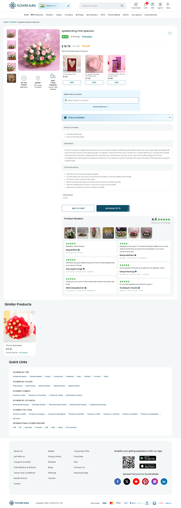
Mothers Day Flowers (78, 404)
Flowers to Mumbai (76, 414)
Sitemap (52, 472)
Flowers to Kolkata (130, 414)
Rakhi (26, 14)
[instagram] (154, 481)
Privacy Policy (54, 456)
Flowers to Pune (93, 414)
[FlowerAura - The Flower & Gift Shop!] (22, 8)
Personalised (114, 14)
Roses (47, 376)
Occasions (137, 14)
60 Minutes (37, 14)
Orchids (87, 376)
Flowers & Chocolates (37, 395)
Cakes (59, 14)
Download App (81, 472)
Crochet (97, 376)
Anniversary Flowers (21, 404)
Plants (126, 14)
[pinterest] (145, 481)
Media (51, 451)
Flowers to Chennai (111, 414)
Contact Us (79, 467)
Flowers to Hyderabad (149, 414)
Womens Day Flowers (58, 404)
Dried (106, 376)
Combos (69, 14)
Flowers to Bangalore (56, 414)
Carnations (58, 376)
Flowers (49, 14)
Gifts (103, 14)
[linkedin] (164, 481)
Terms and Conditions (24, 472)
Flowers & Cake (19, 395)
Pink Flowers (18, 386)
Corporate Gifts (81, 451)
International (151, 14)
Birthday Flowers (39, 404)
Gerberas (70, 376)
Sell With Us (19, 456)
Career (17, 483)
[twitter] (126, 481)
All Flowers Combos (74, 395)
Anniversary (92, 14)
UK (20, 427)
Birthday (80, 14)
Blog (50, 467)
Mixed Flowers (74, 386)
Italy (53, 427)
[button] (11, 33)
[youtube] (136, 481)
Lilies (79, 376)
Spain (60, 427)
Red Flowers (31, 386)
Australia (28, 427)
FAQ (76, 462)
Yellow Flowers (59, 386)
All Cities (16, 418)
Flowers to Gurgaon (37, 414)
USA (14, 427)
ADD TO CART (78, 208)
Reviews (52, 462)
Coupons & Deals (22, 462)
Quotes (51, 478)
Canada (38, 427)
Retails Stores (20, 478)
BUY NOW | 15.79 (113, 208)
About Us (18, 451)
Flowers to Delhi (19, 414)
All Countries (71, 427)
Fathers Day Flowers (98, 404)
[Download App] (147, 460)
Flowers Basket (36, 376)
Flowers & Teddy (56, 395)
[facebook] (117, 481)
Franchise (78, 456)
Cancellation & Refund (25, 467)
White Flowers (44, 386)
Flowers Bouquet (20, 376)
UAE (46, 427)
